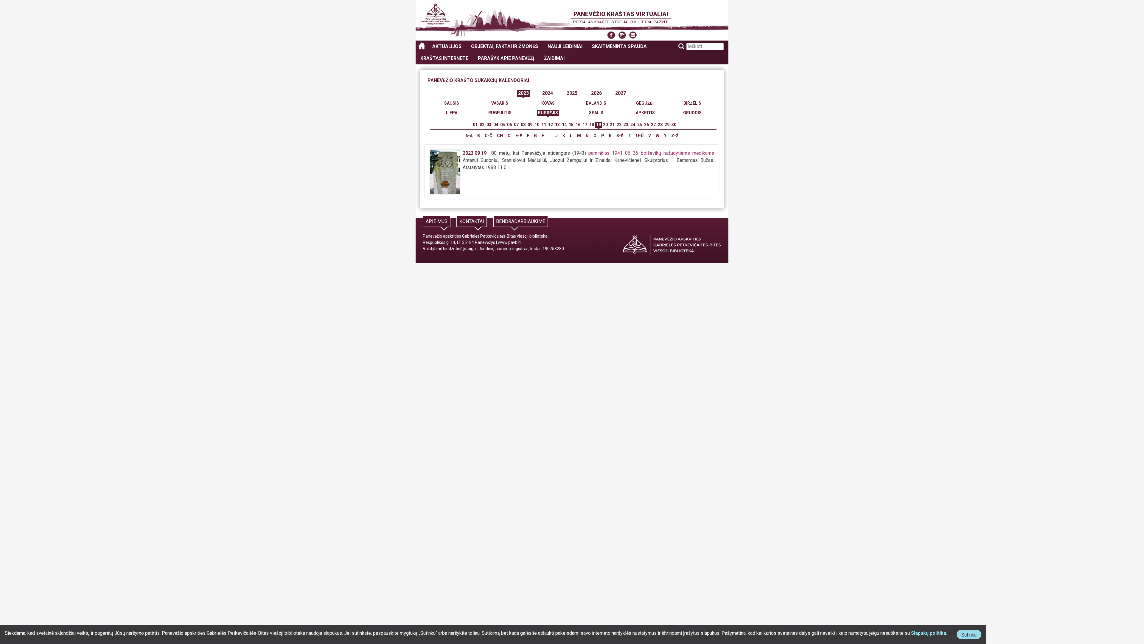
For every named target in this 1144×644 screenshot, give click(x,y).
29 (667, 124)
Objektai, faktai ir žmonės (504, 46)
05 (502, 124)
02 (482, 124)
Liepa (451, 112)
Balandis (596, 103)
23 (626, 124)
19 (598, 124)
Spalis (596, 112)
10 (536, 124)
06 (509, 124)
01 (475, 124)
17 (584, 124)
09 (530, 124)
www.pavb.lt (509, 242)
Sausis (451, 103)
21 (612, 124)
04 (495, 124)
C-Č (488, 135)
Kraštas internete (444, 58)
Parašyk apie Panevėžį (506, 58)
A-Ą (468, 135)
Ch (500, 135)
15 (571, 124)
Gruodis (692, 112)
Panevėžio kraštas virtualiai (620, 14)
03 (488, 124)
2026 (596, 93)
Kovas (548, 103)
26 (646, 124)
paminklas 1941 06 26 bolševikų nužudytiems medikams (651, 153)
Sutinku (971, 635)
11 (543, 124)
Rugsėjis (548, 112)
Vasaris (499, 103)
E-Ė (518, 135)
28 (660, 124)
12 (550, 124)
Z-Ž (675, 135)
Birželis (692, 103)
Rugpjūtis (500, 112)
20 (605, 124)
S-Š (620, 135)
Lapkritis (644, 112)
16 (578, 124)
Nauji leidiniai (565, 46)
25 (639, 124)
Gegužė (644, 103)
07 (516, 124)
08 (523, 124)
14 (564, 124)
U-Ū (640, 135)
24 (632, 124)
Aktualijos (446, 46)
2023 (523, 93)
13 (557, 124)
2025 (572, 93)
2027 (620, 93)
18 (591, 124)
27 (653, 124)
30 (674, 124)
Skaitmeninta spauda (619, 46)
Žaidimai (554, 58)
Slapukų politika (928, 633)
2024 (547, 93)
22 (619, 124)
